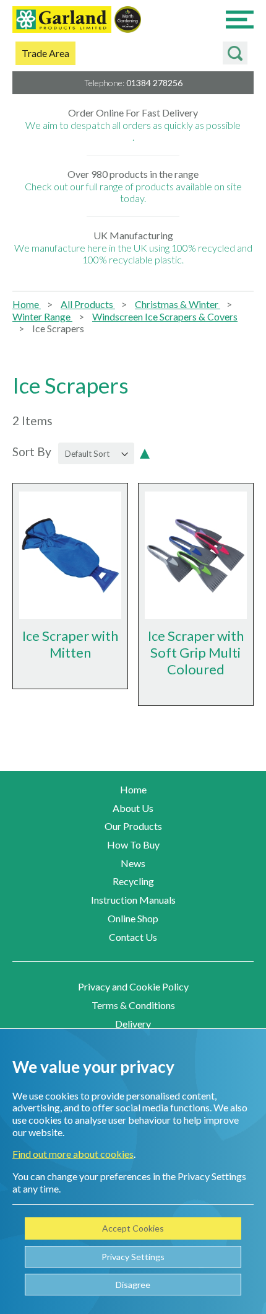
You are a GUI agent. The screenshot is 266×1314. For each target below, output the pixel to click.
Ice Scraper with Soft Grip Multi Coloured (196, 652)
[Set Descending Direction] (145, 452)
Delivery (133, 1024)
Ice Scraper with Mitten (70, 644)
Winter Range (42, 316)
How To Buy (133, 844)
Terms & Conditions (133, 1005)
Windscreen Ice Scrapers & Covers (165, 316)
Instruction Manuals (133, 900)
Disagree (133, 1284)
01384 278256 (154, 82)
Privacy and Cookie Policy (133, 986)
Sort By (31, 452)
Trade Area (45, 53)
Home (26, 304)
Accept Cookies (133, 1228)
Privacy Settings (133, 1256)
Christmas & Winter (177, 304)
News (133, 863)
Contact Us (133, 937)
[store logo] (61, 20)
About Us (133, 808)
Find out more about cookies (73, 1154)
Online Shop (133, 918)
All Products (88, 304)
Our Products (133, 826)
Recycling (133, 881)
